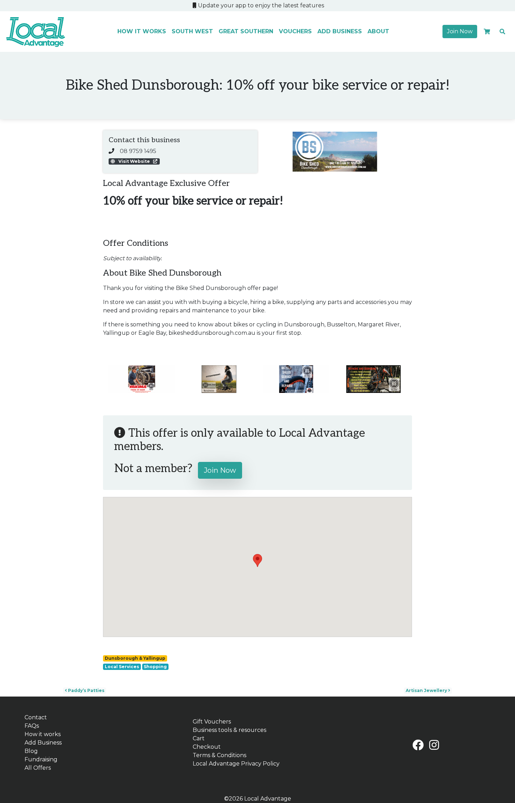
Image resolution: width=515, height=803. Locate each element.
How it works (141, 31)
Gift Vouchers (212, 721)
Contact (36, 717)
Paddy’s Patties (85, 690)
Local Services (122, 666)
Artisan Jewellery (427, 690)
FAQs (32, 725)
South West (192, 31)
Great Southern (246, 31)
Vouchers (295, 31)
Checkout (207, 746)
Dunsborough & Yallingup (135, 658)
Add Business (339, 31)
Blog (31, 751)
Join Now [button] (460, 31)
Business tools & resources (229, 730)
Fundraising (41, 759)
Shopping (155, 666)
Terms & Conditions (219, 755)
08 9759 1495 (138, 151)
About (378, 31)
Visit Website (134, 161)
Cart (199, 738)
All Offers (38, 767)
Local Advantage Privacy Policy (236, 763)
